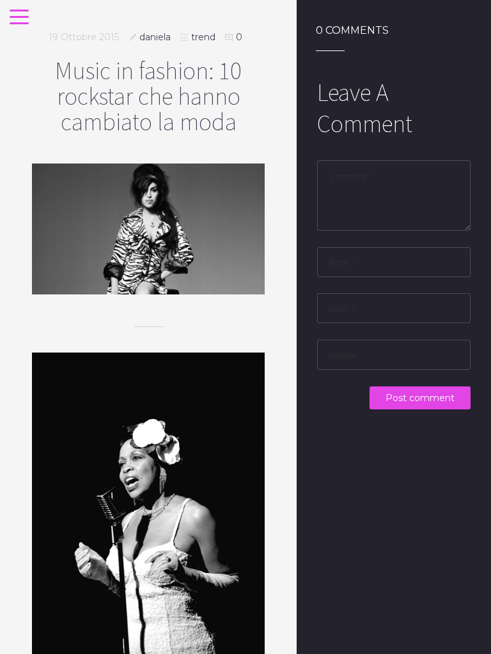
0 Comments (352, 31)
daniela (155, 37)
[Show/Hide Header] (19, 18)
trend (203, 37)
